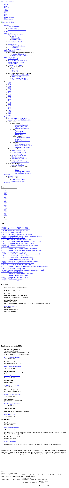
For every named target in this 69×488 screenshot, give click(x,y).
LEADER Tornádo (13, 47)
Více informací (62, 479)
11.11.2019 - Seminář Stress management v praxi (14, 230)
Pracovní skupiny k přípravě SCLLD (22, 55)
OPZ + (6, 16)
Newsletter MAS (13, 28)
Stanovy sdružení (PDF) (18, 150)
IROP (6, 4)
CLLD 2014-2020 (9, 57)
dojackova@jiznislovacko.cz (12, 394)
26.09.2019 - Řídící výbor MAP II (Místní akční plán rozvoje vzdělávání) (21, 241)
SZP (5, 9)
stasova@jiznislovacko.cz (11, 385)
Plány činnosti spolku (18, 157)
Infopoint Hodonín (13, 176)
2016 (9, 99)
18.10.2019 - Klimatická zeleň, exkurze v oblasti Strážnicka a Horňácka (21, 236)
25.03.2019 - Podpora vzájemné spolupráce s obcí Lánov (17, 273)
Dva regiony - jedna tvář (15, 41)
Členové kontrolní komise (22, 144)
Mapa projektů (8, 19)
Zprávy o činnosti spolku (19, 155)
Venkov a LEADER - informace (17, 30)
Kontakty (7, 182)
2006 (9, 115)
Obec (16, 168)
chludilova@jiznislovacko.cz (12, 366)
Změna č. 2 (15, 68)
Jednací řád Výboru (20, 133)
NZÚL (6, 31)
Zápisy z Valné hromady (22, 128)
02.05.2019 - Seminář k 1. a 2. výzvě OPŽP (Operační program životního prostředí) (24, 266)
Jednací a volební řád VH (22, 126)
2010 (9, 108)
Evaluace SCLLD (13, 63)
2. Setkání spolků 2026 (18, 181)
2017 (9, 97)
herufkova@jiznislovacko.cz (12, 404)
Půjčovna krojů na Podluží (15, 34)
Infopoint (7, 174)
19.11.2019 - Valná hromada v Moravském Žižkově (15, 229)
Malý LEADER (12, 44)
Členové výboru (19, 131)
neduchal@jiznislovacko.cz (12, 376)
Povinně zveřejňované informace (17, 118)
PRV (5, 6)
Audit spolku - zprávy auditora (20, 162)
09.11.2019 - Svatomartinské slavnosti (11, 232)
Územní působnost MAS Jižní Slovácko (19, 120)
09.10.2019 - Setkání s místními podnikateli (13, 238)
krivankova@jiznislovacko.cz (12, 357)
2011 (9, 107)
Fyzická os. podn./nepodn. (22, 171)
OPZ (5, 14)
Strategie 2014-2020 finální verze (17, 60)
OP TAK (6, 7)
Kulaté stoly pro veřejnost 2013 (20, 75)
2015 (9, 100)
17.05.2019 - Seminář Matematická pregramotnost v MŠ (17, 259)
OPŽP (6, 11)
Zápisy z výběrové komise (22, 141)
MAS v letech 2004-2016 (15, 49)
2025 (9, 84)
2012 (9, 105)
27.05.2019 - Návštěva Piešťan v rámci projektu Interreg (17, 257)
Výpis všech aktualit (13, 26)
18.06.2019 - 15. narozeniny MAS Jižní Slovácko (15, 256)
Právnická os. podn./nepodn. (23, 173)
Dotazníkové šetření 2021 (19, 54)
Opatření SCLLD (13, 59)
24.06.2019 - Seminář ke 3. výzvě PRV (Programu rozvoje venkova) (20, 254)
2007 (9, 113)
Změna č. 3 (15, 70)
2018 (9, 96)
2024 (9, 86)
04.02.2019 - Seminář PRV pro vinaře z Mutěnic (14, 277)
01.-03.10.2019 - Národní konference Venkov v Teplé (16, 239)
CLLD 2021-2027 (9, 51)
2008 (9, 112)
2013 (9, 104)
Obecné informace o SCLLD (16, 62)
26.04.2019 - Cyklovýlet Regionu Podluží (13, 268)
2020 (9, 92)
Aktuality (7, 25)
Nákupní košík (16, 38)
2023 (9, 88)
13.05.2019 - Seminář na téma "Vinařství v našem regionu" (17, 263)
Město (17, 170)
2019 (9, 94)
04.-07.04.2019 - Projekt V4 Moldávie (12, 272)
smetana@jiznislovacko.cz (11, 427)
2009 (9, 110)
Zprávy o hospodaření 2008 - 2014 (21, 158)
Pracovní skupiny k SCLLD (19, 76)
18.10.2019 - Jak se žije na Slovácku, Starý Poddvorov (16, 234)
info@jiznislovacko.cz (10, 306)
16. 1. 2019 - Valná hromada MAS (10, 281)
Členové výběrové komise (22, 137)
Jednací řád (18, 139)
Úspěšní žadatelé (9, 17)
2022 (9, 89)
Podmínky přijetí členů (18, 165)
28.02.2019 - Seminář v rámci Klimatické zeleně (14, 275)
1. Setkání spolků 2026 (18, 179)
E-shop (14, 36)
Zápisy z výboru (19, 134)
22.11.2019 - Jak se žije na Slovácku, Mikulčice (14, 227)
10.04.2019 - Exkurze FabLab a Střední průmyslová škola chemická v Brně (22, 270)
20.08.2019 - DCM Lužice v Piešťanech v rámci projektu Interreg (19, 245)
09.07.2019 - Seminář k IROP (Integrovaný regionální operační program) (21, 250)
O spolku (7, 117)
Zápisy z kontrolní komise (22, 147)
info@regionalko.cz (10, 414)
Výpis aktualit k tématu (18, 46)
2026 (9, 83)
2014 (9, 102)
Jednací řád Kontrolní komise (23, 145)
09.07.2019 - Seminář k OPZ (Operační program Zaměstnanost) (19, 248)
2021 (9, 91)
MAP (5, 12)
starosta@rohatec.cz (10, 441)
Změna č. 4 (15, 71)
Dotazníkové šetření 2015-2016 (20, 80)
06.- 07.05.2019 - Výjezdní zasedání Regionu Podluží (16, 264)
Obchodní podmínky (17, 39)
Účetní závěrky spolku (18, 160)
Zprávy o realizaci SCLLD (15, 65)
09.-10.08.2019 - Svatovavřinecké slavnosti (13, 247)
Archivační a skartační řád (19, 152)
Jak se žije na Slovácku (14, 43)
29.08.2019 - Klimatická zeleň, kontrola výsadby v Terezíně (18, 243)
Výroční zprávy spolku (18, 154)
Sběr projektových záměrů (19, 78)
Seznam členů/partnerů (21, 125)
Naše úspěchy (8, 33)
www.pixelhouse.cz (8, 468)
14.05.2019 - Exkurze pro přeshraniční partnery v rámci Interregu (19, 261)
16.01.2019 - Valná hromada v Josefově (12, 279)
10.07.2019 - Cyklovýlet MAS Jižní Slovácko (14, 252)
